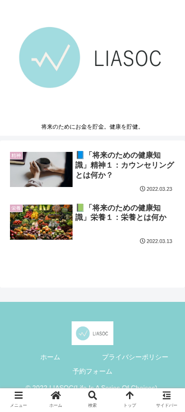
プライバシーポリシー (135, 357)
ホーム (50, 357)
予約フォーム (92, 371)
